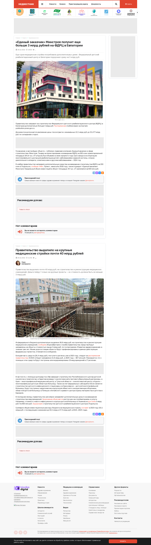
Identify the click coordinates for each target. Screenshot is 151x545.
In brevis (41, 518)
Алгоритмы (92, 500)
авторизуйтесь (39, 232)
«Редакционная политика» (22, 501)
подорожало (38, 404)
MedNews (66, 518)
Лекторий (41, 516)
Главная (18, 38)
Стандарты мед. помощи (97, 508)
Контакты (118, 518)
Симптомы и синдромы (97, 510)
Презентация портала (122, 508)
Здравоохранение (34, 38)
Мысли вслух (67, 500)
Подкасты (117, 490)
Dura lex (66, 498)
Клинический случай (45, 513)
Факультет (67, 521)
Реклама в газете (120, 506)
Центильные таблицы (96, 505)
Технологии (42, 498)
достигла (92, 401)
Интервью (66, 513)
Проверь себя (43, 523)
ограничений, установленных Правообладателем (94, 531)
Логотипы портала (120, 513)
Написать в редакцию (122, 521)
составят (85, 408)
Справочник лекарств (96, 512)
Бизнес (63, 4)
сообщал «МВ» (37, 166)
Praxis (65, 516)
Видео (65, 508)
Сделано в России (69, 495)
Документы (96, 4)
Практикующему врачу (78, 4)
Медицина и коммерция (73, 487)
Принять (123, 541)
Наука (40, 495)
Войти (129, 4)
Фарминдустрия (43, 503)
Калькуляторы (94, 498)
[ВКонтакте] (99, 173)
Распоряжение (60, 126)
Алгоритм (41, 511)
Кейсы (116, 511)
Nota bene (41, 521)
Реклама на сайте (120, 503)
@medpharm (89, 180)
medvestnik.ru (113, 533)
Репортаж (66, 511)
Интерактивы (119, 493)
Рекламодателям (121, 500)
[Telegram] (94, 173)
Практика (41, 500)
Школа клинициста (45, 508)
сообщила (42, 345)
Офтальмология (119, 495)
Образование (42, 493)
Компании (92, 490)
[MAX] (97, 173)
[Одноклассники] (102, 173)
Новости (52, 4)
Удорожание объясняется (52, 399)
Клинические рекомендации (99, 503)
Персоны (92, 493)
